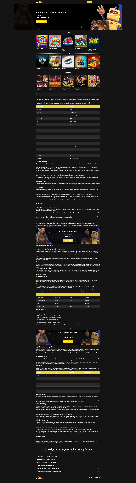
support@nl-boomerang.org (94, 477)
